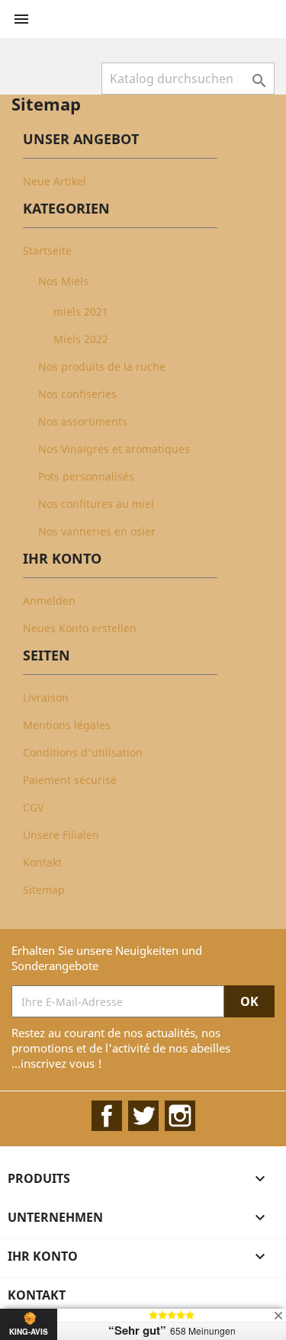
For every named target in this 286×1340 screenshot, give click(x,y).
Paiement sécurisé (70, 780)
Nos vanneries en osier (97, 531)
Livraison (46, 697)
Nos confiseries (77, 394)
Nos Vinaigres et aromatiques (114, 449)
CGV (33, 807)
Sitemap (44, 889)
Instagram (180, 1116)
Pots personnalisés (86, 476)
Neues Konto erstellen (80, 628)
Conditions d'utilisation (83, 752)
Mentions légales (67, 725)
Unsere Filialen (61, 834)
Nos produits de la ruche (101, 366)
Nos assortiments (82, 421)
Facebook (107, 1116)
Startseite (47, 250)
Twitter (143, 1116)
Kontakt (42, 862)
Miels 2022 (80, 339)
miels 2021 (80, 311)
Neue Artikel (54, 181)
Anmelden (49, 600)
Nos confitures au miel (96, 503)
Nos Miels (63, 281)
